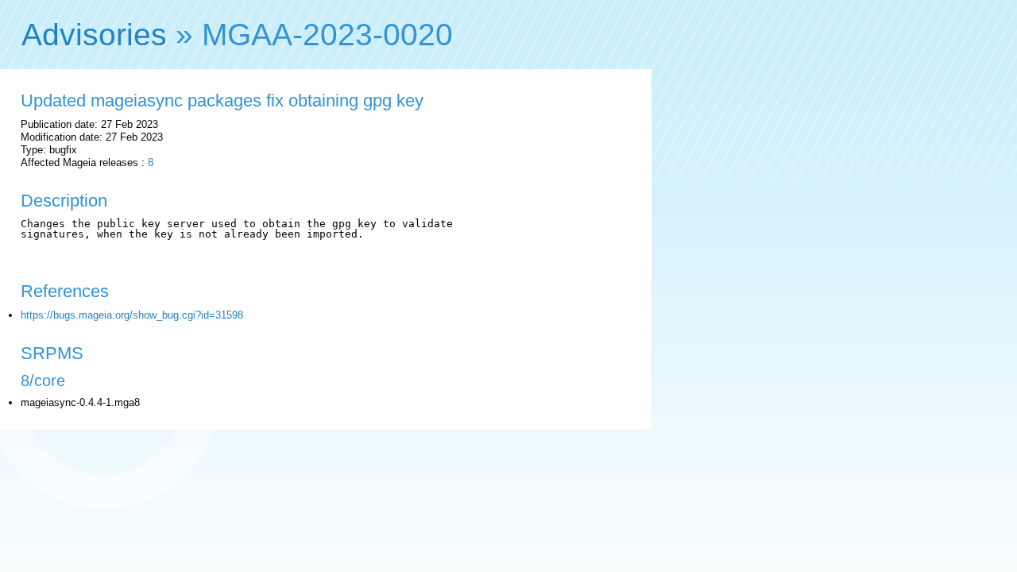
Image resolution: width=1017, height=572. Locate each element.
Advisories (94, 34)
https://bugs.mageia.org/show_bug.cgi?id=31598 (132, 315)
